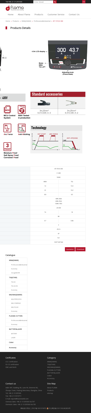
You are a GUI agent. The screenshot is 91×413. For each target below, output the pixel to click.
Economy (14, 269)
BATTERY (14, 334)
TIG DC (13, 282)
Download (80, 249)
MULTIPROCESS (16, 299)
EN (84, 2)
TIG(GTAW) (39, 29)
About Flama (24, 14)
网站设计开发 (25, 408)
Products (39, 14)
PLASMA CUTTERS (41, 39)
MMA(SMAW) (39, 24)
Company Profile (24, 24)
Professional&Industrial (42, 21)
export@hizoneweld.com (20, 399)
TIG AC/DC (14, 286)
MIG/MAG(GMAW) (41, 34)
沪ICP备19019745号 (39, 408)
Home (10, 14)
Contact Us (74, 14)
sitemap (50, 393)
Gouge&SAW (15, 273)
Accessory (12, 347)
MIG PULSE (14, 307)
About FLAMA (52, 388)
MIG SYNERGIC (16, 303)
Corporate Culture (24, 29)
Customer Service (56, 14)
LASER (13, 338)
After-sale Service (54, 24)
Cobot (11, 342)
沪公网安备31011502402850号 (59, 408)
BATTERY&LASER (41, 44)
